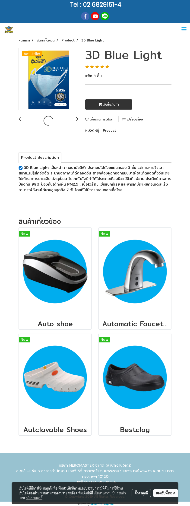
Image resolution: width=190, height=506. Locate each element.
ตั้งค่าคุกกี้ (141, 493)
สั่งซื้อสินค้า (110, 104)
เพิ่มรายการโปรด (101, 119)
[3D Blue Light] (48, 79)
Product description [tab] (40, 157)
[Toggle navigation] (184, 30)
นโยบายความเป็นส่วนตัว (110, 493)
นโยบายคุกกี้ (34, 498)
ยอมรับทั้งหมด (165, 493)
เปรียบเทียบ (134, 119)
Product (109, 130)
